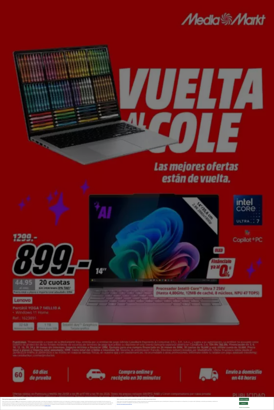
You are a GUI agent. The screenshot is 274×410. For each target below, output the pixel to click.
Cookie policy (48, 405)
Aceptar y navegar (244, 399)
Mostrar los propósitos (244, 407)
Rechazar (244, 403)
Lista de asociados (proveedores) (124, 404)
